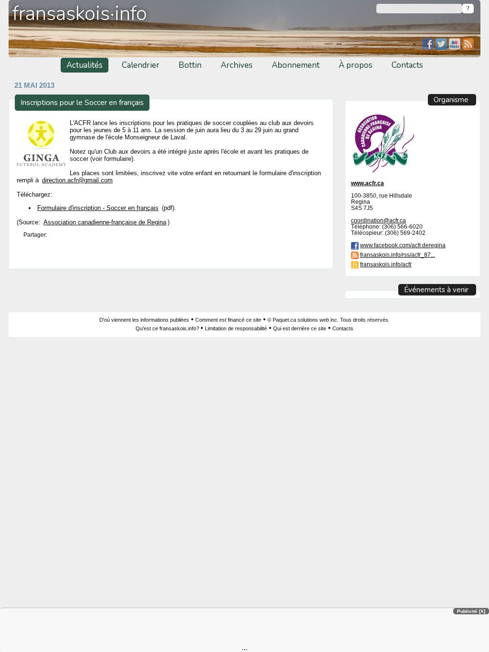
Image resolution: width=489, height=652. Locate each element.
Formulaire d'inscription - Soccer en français (98, 207)
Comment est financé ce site (228, 320)
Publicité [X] (471, 611)
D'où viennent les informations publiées (144, 320)
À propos (355, 65)
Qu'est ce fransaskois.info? (168, 328)
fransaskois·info (79, 13)
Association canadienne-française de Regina (104, 222)
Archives (237, 65)
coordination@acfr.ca (378, 220)
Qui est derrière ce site (299, 328)
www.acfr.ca (367, 183)
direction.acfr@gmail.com (77, 180)
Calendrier (140, 65)
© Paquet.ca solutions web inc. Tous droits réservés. (328, 320)
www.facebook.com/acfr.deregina (403, 245)
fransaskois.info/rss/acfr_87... (397, 255)
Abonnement (295, 65)
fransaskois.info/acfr (386, 264)
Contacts (407, 65)
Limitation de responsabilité (236, 328)
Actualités (84, 65)
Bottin (190, 65)
